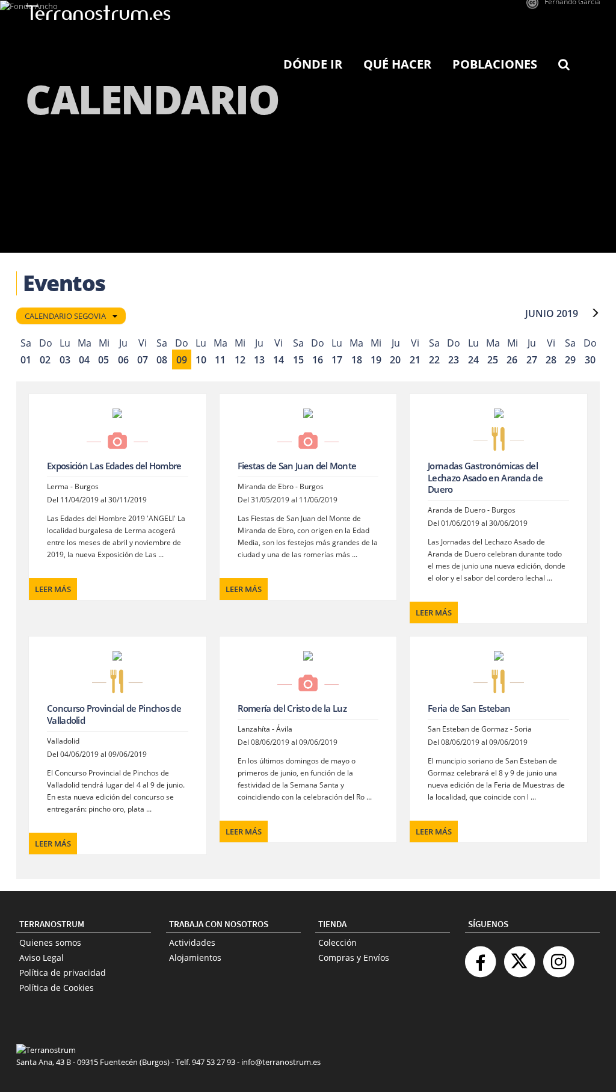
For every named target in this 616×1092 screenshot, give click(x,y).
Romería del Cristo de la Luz (292, 708)
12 (240, 359)
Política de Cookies (56, 987)
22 (434, 359)
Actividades (192, 942)
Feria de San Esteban (469, 708)
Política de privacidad (62, 972)
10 (201, 359)
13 (259, 359)
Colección (337, 942)
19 (376, 359)
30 (590, 359)
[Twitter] (519, 957)
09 (181, 359)
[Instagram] (558, 957)
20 (395, 359)
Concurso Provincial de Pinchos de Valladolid (114, 714)
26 (512, 359)
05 (103, 359)
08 (161, 359)
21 (415, 359)
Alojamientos (195, 957)
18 (356, 359)
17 (336, 359)
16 (317, 359)
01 (25, 359)
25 (492, 359)
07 (142, 359)
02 (45, 359)
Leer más (53, 589)
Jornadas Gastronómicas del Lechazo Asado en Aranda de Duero (485, 477)
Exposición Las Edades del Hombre (114, 466)
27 (531, 359)
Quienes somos (50, 942)
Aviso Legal (41, 957)
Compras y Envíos (353, 957)
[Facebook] (480, 957)
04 (84, 359)
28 (551, 359)
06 (123, 359)
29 (570, 359)
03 (65, 359)
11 (220, 359)
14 (278, 359)
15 (298, 359)
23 (453, 359)
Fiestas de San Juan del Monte (297, 466)
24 (473, 359)
